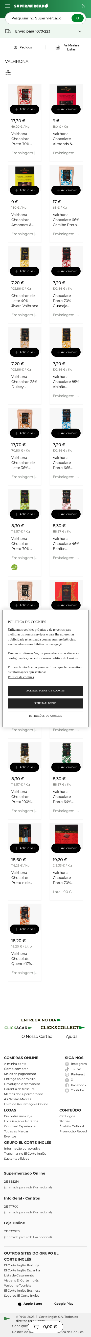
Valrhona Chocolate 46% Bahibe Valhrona (66, 543)
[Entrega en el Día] (63, 1029)
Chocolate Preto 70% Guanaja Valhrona (62, 300)
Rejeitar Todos (45, 703)
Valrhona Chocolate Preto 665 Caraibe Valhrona (62, 462)
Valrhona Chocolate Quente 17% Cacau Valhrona (21, 958)
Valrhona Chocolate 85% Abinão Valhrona (66, 381)
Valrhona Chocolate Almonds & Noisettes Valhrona (62, 138)
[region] (45, 668)
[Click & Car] (19, 1029)
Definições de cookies (45, 716)
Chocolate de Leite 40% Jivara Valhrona (24, 300)
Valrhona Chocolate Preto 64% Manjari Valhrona (62, 796)
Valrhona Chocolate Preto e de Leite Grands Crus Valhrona (23, 877)
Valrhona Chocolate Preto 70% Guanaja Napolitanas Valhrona (63, 877)
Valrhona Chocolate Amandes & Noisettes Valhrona (21, 219)
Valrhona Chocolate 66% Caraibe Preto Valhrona (66, 219)
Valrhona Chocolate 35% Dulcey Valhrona (24, 381)
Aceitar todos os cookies (45, 690)
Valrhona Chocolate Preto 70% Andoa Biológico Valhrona (20, 543)
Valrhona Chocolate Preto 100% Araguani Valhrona (21, 796)
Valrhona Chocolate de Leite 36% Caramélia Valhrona (23, 462)
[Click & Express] (41, 1021)
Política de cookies (21, 677)
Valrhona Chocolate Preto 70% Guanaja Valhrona (20, 138)
